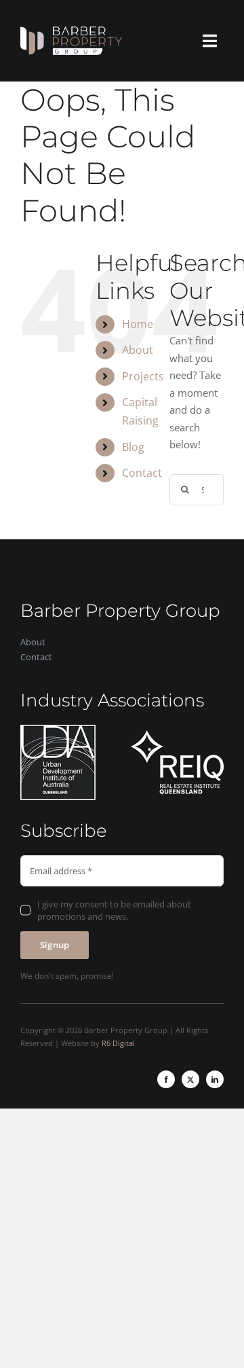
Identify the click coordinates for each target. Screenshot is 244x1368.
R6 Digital (118, 1043)
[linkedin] (215, 1079)
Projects (143, 376)
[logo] (71, 31)
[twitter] (190, 1079)
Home (137, 324)
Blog (133, 446)
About (137, 349)
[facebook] (166, 1079)
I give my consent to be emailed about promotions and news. (114, 910)
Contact (142, 472)
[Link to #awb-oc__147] (210, 41)
